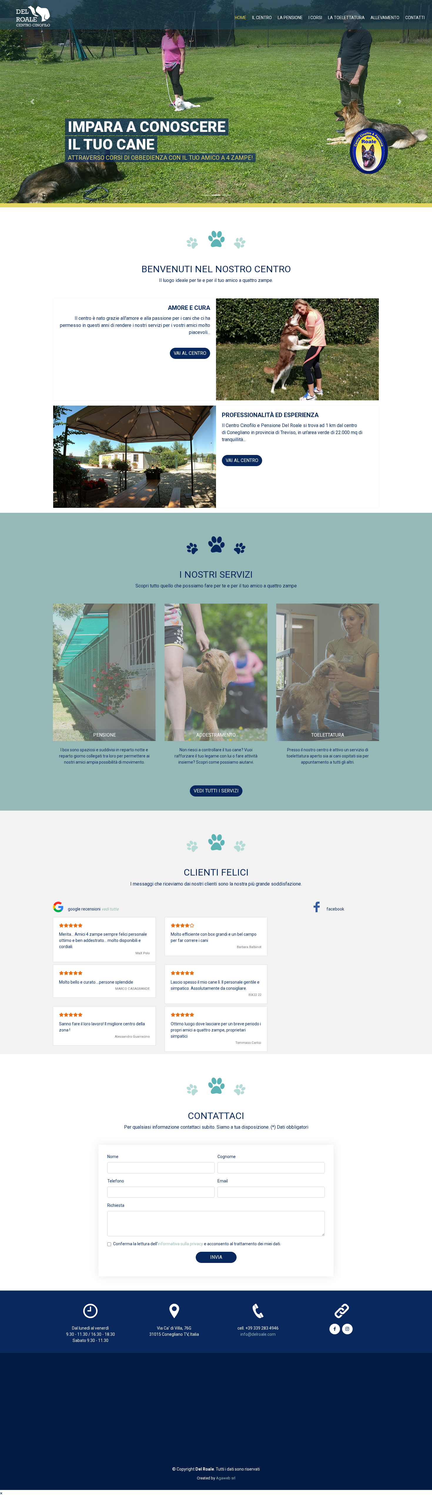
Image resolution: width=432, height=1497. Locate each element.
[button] (32, 101)
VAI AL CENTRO (190, 353)
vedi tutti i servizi (216, 791)
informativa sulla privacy (180, 1243)
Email (222, 1181)
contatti (415, 17)
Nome (112, 1156)
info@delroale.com (258, 1334)
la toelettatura (346, 17)
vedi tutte (109, 908)
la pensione (290, 17)
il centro (262, 17)
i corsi (315, 17)
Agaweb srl (225, 1478)
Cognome (226, 1156)
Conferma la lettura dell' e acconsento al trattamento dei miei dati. (197, 1243)
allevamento (385, 17)
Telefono (115, 1181)
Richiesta (115, 1205)
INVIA (216, 1257)
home (240, 17)
